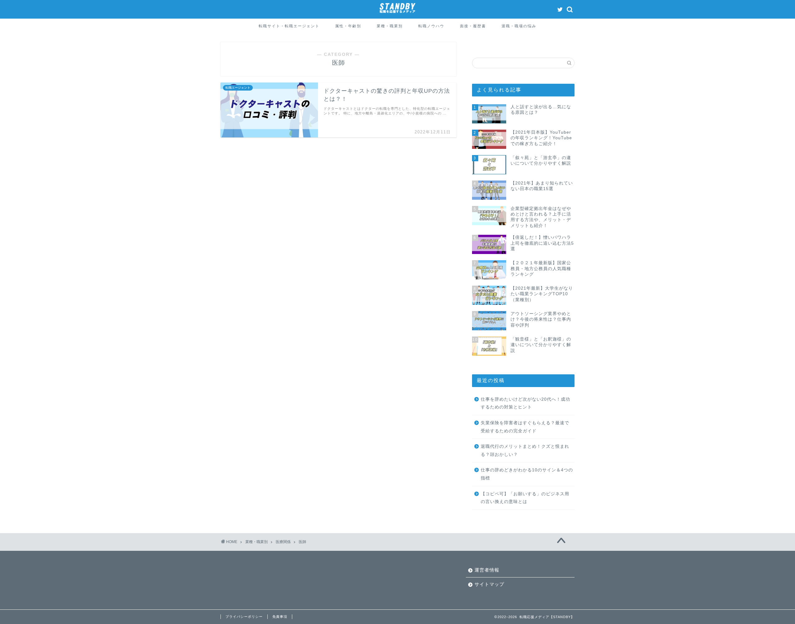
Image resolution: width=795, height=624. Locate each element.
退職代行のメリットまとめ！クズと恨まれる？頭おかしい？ (525, 450)
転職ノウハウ (431, 26)
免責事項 (279, 616)
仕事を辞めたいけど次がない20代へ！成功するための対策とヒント (525, 403)
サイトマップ (489, 584)
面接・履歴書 (473, 26)
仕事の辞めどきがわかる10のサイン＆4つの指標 (527, 474)
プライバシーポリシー (244, 616)
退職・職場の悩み (519, 26)
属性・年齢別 (348, 26)
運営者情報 (487, 570)
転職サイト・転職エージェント (289, 26)
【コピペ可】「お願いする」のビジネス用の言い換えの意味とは (525, 498)
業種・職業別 (390, 26)
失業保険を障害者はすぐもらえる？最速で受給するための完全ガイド (525, 427)
